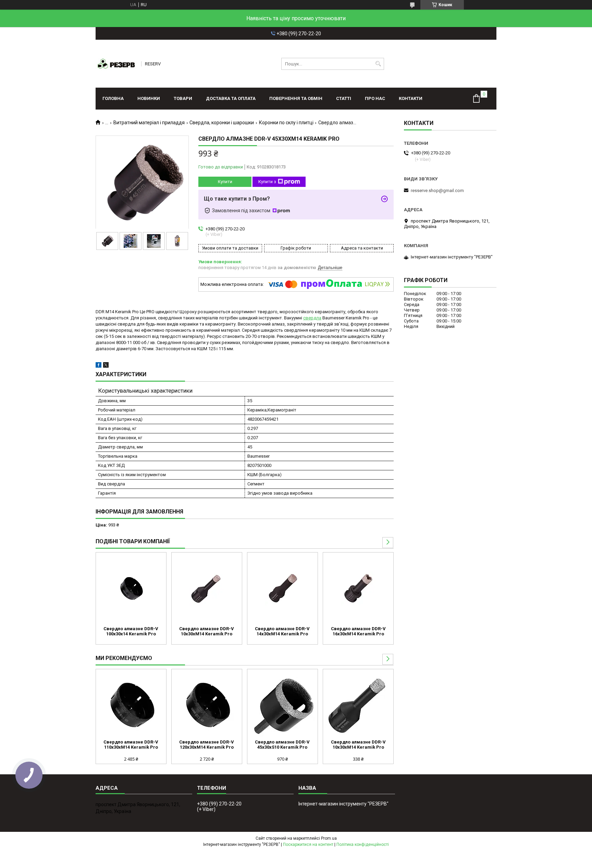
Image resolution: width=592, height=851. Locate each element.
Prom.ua (329, 838)
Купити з (267, 181)
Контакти (410, 98)
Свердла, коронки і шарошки (221, 122)
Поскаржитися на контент (308, 844)
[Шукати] (378, 64)
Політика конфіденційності (362, 844)
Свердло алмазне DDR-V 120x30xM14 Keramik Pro (206, 744)
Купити (225, 181)
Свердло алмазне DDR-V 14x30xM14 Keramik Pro (282, 631)
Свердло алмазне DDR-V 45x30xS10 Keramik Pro (282, 744)
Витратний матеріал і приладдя (149, 122)
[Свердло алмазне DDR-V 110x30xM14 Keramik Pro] (131, 705)
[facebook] (98, 366)
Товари (183, 98)
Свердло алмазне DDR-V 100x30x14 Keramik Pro (130, 631)
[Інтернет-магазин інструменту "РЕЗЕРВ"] (116, 63)
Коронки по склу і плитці (286, 122)
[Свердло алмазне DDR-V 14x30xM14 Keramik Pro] (282, 588)
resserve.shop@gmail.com (437, 190)
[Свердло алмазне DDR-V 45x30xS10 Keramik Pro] (282, 705)
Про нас (375, 98)
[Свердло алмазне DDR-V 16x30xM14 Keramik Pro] (358, 588)
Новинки (148, 98)
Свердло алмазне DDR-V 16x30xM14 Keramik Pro (358, 631)
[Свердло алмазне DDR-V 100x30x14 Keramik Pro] (131, 588)
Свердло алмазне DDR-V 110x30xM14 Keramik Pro (130, 744)
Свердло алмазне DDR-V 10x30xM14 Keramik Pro (206, 631)
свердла (312, 317)
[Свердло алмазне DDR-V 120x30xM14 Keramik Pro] (206, 705)
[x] (106, 366)
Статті (343, 98)
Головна (113, 98)
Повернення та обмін (295, 98)
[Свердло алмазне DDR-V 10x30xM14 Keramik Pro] (206, 588)
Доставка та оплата (231, 98)
